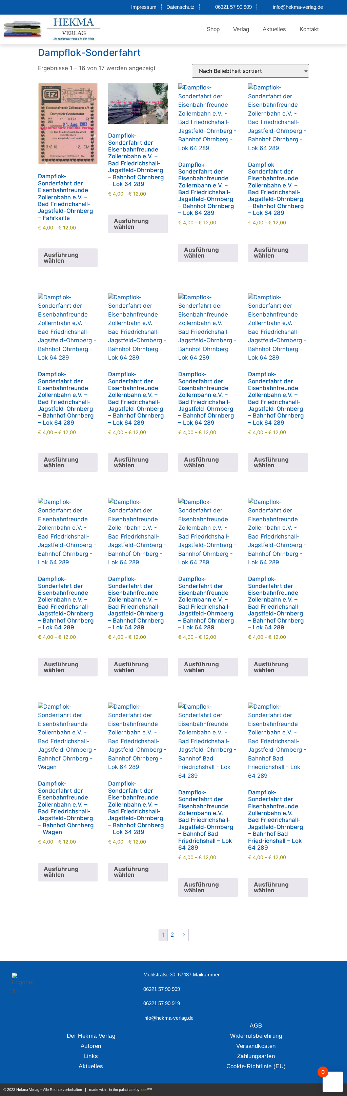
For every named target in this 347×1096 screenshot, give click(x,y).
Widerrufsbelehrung (256, 1036)
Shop (213, 29)
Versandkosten (255, 1046)
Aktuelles (274, 29)
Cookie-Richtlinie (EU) (256, 1066)
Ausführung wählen (61, 257)
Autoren (91, 1046)
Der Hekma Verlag (91, 1036)
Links (91, 1056)
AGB (256, 1025)
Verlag (241, 29)
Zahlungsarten (256, 1056)
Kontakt (309, 29)
